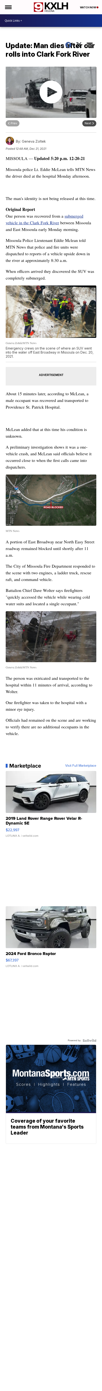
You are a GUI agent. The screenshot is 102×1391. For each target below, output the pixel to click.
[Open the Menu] (8, 7)
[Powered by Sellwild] (89, 1040)
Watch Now (88, 7)
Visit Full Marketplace (80, 765)
